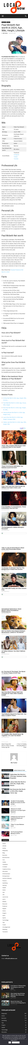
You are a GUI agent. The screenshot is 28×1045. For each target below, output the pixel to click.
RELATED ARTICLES (7, 770)
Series (4, 911)
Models (4, 901)
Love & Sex (5, 897)
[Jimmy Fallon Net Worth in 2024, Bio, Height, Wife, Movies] (5, 783)
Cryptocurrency (6, 869)
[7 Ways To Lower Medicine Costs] (5, 826)
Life (3, 894)
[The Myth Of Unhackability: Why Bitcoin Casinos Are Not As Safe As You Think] (5, 803)
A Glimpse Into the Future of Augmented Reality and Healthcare (18, 818)
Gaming (4, 885)
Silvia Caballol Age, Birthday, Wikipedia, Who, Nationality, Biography (18, 995)
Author (4, 848)
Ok (9, 1042)
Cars (3, 860)
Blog (3, 853)
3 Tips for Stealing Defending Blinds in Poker (21, 745)
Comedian (5, 864)
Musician (4, 904)
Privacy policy (15, 1042)
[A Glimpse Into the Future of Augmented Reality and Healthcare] (5, 818)
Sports (4, 918)
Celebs (4, 862)
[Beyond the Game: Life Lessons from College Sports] (5, 1003)
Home (3, 19)
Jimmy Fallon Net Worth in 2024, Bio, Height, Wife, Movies (18, 783)
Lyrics (3, 899)
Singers (4, 913)
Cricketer (4, 866)
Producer (4, 906)
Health (4, 887)
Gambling (5, 883)
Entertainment (6, 873)
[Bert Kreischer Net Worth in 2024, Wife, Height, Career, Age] (5, 791)
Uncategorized (6, 927)
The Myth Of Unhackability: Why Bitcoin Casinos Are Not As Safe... (18, 802)
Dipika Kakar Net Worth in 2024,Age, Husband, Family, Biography (18, 776)
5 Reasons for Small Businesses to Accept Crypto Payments (18, 810)
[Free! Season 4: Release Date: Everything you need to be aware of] (5, 987)
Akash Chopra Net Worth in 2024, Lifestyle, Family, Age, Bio (8, 745)
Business (4, 855)
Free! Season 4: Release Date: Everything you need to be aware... (18, 987)
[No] (26, 1039)
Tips (3, 922)
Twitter (16, 156)
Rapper (4, 908)
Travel (4, 924)
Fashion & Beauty (7, 878)
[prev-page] (3, 797)
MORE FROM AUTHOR (19, 770)
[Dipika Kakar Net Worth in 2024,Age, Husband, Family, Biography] (5, 776)
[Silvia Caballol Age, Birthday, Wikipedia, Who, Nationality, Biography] (5, 995)
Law (3, 892)
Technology (5, 920)
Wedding (4, 929)
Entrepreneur (6, 876)
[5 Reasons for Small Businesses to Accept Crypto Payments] (5, 810)
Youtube (16, 158)
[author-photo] (14, 760)
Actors (4, 843)
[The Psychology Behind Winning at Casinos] (5, 833)
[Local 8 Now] (14, 7)
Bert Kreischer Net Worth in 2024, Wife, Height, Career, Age (17, 791)
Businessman (5, 857)
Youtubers (5, 931)
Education (5, 871)
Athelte (13, 19)
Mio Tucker (5, 33)
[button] (2, 16)
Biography (8, 19)
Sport (3, 915)
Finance (4, 880)
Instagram (16, 154)
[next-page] (5, 797)
